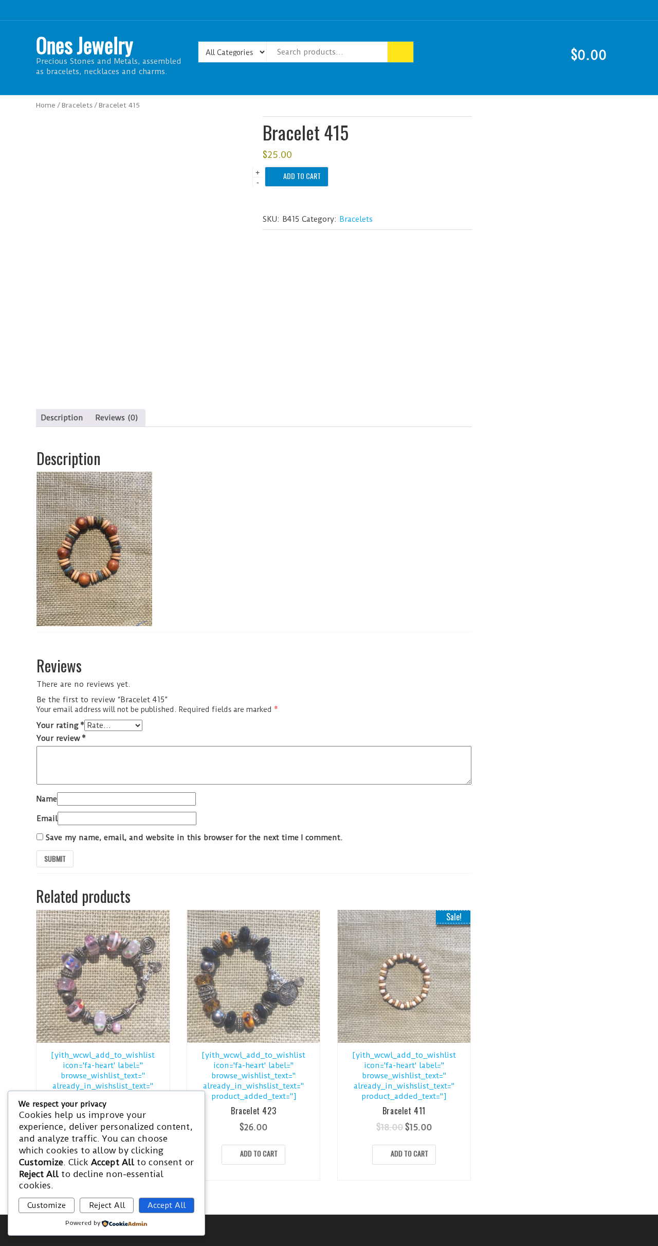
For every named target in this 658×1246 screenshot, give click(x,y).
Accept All (167, 1205)
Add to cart (302, 175)
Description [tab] (62, 417)
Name (46, 799)
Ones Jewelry (84, 44)
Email (47, 818)
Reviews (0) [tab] (116, 417)
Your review (61, 738)
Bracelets (77, 105)
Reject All (107, 1205)
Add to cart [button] (259, 1153)
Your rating (60, 725)
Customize (46, 1205)
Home (46, 105)
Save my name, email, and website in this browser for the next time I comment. (194, 837)
